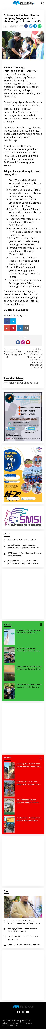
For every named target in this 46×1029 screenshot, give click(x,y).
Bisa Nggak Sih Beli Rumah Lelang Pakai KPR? (13, 353)
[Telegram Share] (35, 26)
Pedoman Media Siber (10, 1023)
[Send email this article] (26, 328)
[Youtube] (28, 342)
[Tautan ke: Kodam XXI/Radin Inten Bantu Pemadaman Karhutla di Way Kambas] (9, 672)
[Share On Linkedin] (20, 328)
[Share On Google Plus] (7, 328)
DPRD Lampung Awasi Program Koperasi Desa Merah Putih (25, 554)
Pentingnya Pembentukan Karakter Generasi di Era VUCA (22, 930)
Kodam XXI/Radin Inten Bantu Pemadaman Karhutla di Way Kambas (29, 667)
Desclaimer (26, 1023)
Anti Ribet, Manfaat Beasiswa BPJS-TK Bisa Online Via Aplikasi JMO (29, 631)
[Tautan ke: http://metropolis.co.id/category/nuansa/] (41, 758)
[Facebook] (18, 342)
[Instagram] (23, 342)
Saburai (6, 27)
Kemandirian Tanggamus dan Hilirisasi (24, 944)
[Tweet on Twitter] (13, 321)
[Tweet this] (31, 26)
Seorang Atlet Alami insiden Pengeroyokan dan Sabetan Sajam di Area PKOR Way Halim (28, 765)
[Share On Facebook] (7, 321)
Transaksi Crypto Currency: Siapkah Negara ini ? (23, 937)
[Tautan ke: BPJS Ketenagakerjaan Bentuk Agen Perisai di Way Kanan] (9, 654)
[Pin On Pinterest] (13, 328)
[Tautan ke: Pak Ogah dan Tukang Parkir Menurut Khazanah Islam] (9, 824)
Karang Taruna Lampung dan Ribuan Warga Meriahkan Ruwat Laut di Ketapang (29, 685)
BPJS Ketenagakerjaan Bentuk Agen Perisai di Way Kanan (27, 649)
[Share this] (26, 26)
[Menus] (4, 3)
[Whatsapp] (40, 26)
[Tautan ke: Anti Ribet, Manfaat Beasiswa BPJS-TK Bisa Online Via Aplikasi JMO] (9, 636)
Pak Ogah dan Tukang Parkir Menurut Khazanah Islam (28, 819)
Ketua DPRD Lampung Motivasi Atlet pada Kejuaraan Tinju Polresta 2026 (23, 562)
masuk (18, 382)
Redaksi (19, 1025)
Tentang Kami (7, 1025)
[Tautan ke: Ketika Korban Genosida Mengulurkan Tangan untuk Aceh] (9, 788)
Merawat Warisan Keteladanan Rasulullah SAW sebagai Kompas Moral (24, 922)
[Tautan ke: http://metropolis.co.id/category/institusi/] (41, 624)
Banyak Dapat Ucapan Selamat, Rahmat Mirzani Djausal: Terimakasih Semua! (23, 546)
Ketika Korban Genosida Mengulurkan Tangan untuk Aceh (28, 783)
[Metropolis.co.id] (23, 3)
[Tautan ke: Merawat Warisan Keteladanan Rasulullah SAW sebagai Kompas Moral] (23, 907)
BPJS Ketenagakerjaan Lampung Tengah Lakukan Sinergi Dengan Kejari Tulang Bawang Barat (28, 801)
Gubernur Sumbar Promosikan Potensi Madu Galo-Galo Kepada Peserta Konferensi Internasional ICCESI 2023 (33, 358)
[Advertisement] (23, 594)
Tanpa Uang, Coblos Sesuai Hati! (22, 540)
